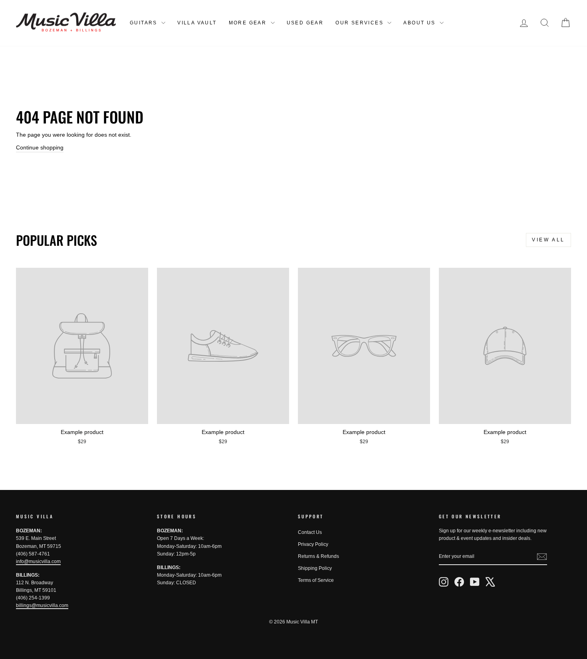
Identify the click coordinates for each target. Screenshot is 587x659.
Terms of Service (316, 580)
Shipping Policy (315, 568)
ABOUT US (420, 23)
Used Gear (305, 23)
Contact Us (310, 532)
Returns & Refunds (318, 556)
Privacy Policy (313, 544)
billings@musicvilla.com (42, 605)
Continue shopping (39, 147)
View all (548, 240)
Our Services (360, 23)
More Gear (249, 23)
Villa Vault (196, 23)
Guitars (144, 23)
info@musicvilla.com (38, 561)
